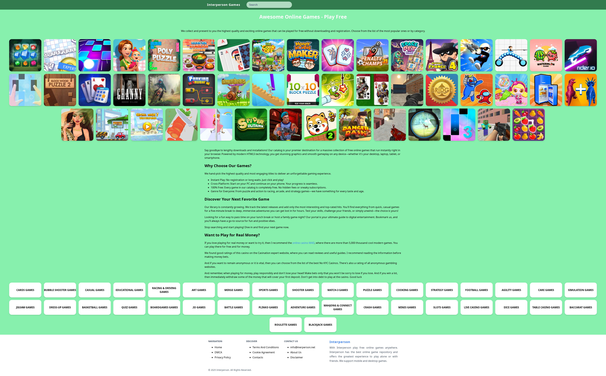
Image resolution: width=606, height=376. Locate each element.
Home (218, 347)
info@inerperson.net (302, 347)
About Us (295, 352)
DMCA (218, 352)
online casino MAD (303, 243)
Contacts (257, 357)
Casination (264, 253)
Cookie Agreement (263, 352)
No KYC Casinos (328, 263)
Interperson (340, 342)
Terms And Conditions (265, 347)
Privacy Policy (223, 357)
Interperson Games (223, 5)
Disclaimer (296, 357)
